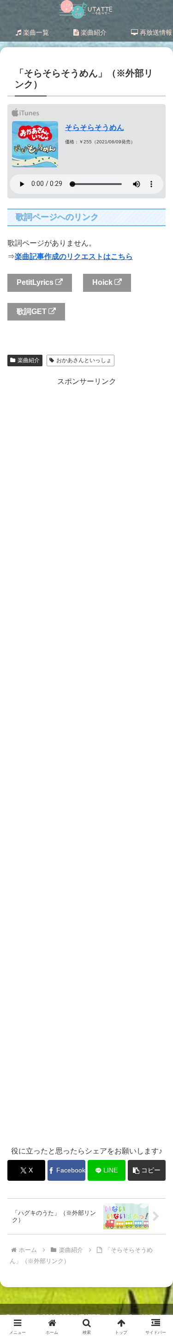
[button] (155, 1176)
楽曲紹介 (29, 360)
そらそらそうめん (94, 127)
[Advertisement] (86, 761)
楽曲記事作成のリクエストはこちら (74, 256)
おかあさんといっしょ (84, 360)
